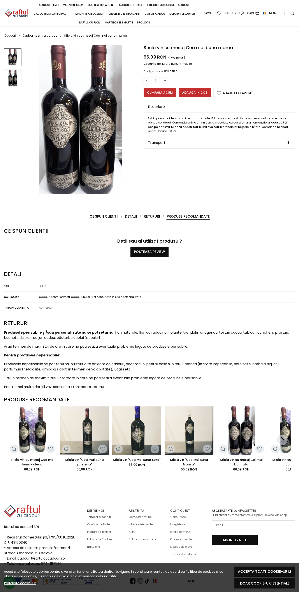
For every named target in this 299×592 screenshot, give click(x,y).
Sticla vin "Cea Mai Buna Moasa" (189, 462)
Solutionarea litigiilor (142, 539)
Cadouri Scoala (130, 5)
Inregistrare (177, 524)
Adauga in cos (194, 92)
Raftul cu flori (89, 22)
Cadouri (184, 5)
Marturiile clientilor (99, 532)
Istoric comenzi (180, 532)
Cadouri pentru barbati (40, 35)
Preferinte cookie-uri (20, 583)
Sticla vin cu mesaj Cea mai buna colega (32, 462)
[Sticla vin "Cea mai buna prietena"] (84, 430)
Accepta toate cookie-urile (265, 571)
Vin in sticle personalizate (124, 297)
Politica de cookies (200, 571)
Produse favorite (181, 539)
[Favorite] (212, 13)
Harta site (93, 547)
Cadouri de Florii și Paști (51, 14)
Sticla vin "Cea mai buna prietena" (84, 462)
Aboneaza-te (235, 540)
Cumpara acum (160, 92)
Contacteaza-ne (140, 517)
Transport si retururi (183, 554)
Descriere (156, 106)
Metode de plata (181, 547)
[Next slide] (282, 440)
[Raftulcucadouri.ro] (16, 13)
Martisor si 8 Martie (119, 22)
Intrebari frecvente (141, 524)
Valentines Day (73, 5)
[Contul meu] (234, 13)
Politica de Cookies (99, 539)
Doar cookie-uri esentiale (264, 583)
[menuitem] (12, 57)
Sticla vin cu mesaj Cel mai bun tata (241, 462)
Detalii (131, 216)
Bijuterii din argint (101, 5)
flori (118, 332)
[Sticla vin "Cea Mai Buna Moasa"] (189, 430)
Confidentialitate (98, 524)
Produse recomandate (188, 216)
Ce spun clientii (104, 216)
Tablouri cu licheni (160, 5)
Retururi (152, 216)
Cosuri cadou (155, 14)
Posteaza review (149, 251)
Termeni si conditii (99, 517)
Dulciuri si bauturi (182, 14)
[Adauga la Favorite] (50, 449)
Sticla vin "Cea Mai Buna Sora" (136, 460)
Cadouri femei (49, 5)
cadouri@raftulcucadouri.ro (41, 558)
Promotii (143, 22)
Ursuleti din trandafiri (124, 14)
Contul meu (178, 517)
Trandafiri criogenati (88, 14)
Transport (156, 142)
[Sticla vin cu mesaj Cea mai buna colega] (32, 430)
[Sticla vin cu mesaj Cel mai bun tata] (241, 430)
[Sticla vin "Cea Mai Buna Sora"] (136, 430)
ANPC (132, 532)
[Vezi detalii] (14, 449)
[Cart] (253, 13)
